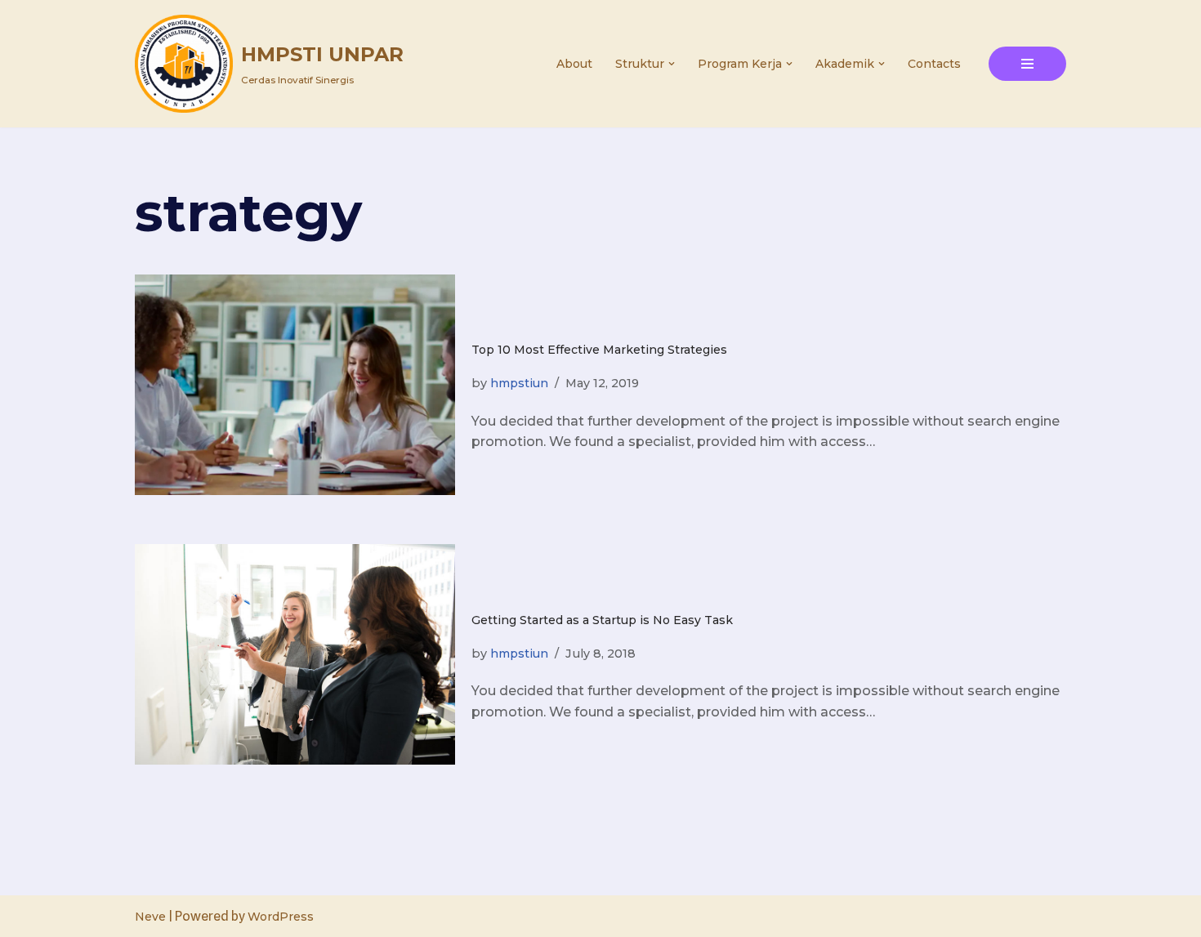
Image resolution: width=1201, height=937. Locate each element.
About (574, 63)
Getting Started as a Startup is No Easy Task (602, 620)
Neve (150, 916)
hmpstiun (519, 383)
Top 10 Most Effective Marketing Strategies (599, 349)
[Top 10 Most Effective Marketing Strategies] (295, 384)
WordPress (281, 916)
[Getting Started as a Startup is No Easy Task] (295, 654)
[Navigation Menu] (1027, 64)
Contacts (934, 63)
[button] (671, 63)
